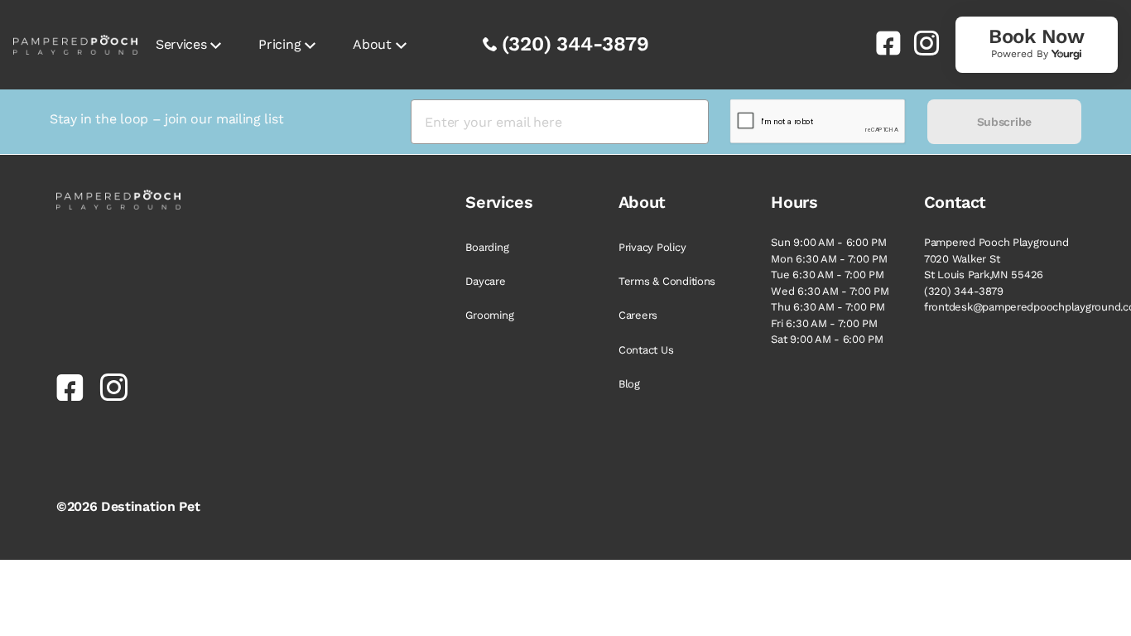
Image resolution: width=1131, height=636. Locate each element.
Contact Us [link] (645, 350)
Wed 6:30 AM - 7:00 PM (830, 291)
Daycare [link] (485, 281)
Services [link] (181, 44)
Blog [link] (629, 384)
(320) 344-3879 (575, 43)
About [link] (372, 44)
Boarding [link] (486, 247)
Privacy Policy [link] (652, 247)
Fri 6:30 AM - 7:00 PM (824, 323)
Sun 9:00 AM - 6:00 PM (829, 242)
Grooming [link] (489, 315)
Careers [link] (637, 315)
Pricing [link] (279, 44)
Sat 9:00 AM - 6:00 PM (827, 339)
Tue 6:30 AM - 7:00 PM (827, 274)
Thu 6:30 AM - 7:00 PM (828, 307)
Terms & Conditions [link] (666, 281)
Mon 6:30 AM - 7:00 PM (829, 259)
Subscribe (1004, 121)
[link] (882, 43)
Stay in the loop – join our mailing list (166, 119)
